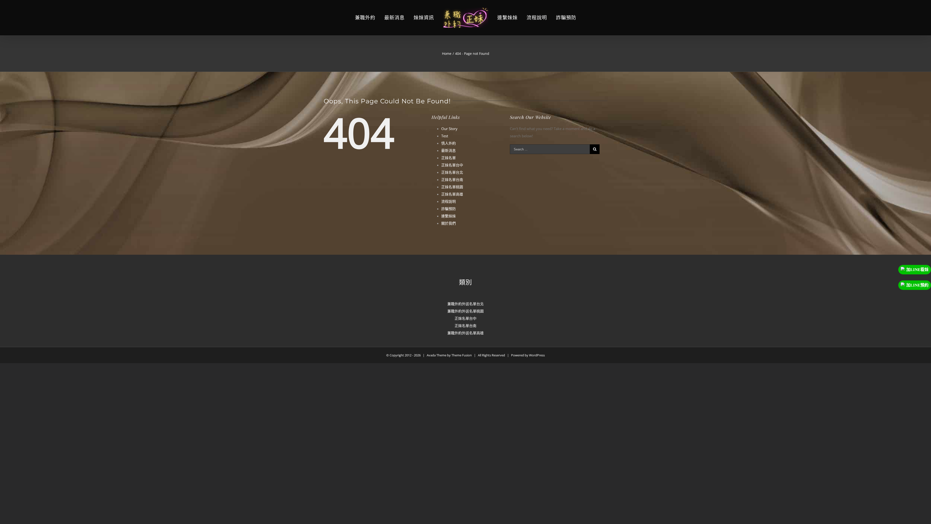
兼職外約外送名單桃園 (465, 311)
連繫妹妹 (448, 215)
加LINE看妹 (917, 269)
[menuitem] (377, 18)
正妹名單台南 (452, 179)
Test (444, 135)
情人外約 (448, 143)
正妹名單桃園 (452, 186)
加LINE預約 (917, 285)
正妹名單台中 (452, 165)
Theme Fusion (461, 355)
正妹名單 (448, 157)
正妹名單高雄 (452, 194)
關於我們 (448, 223)
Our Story (449, 128)
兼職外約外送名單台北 (465, 303)
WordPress (537, 355)
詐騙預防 (448, 208)
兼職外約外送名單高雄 (465, 332)
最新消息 (448, 150)
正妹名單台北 (452, 172)
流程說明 (448, 201)
